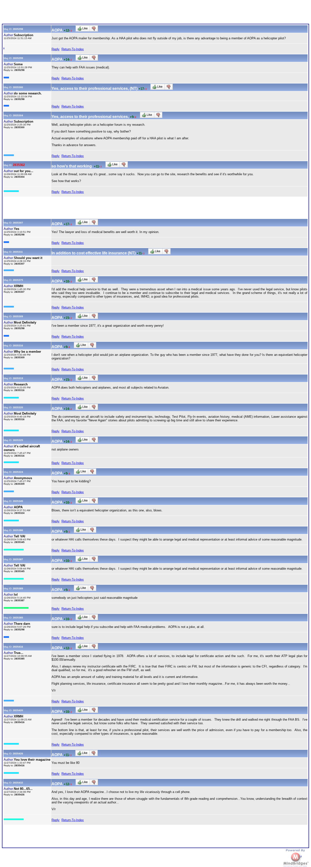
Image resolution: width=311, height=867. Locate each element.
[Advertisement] (90, 13)
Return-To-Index (72, 49)
